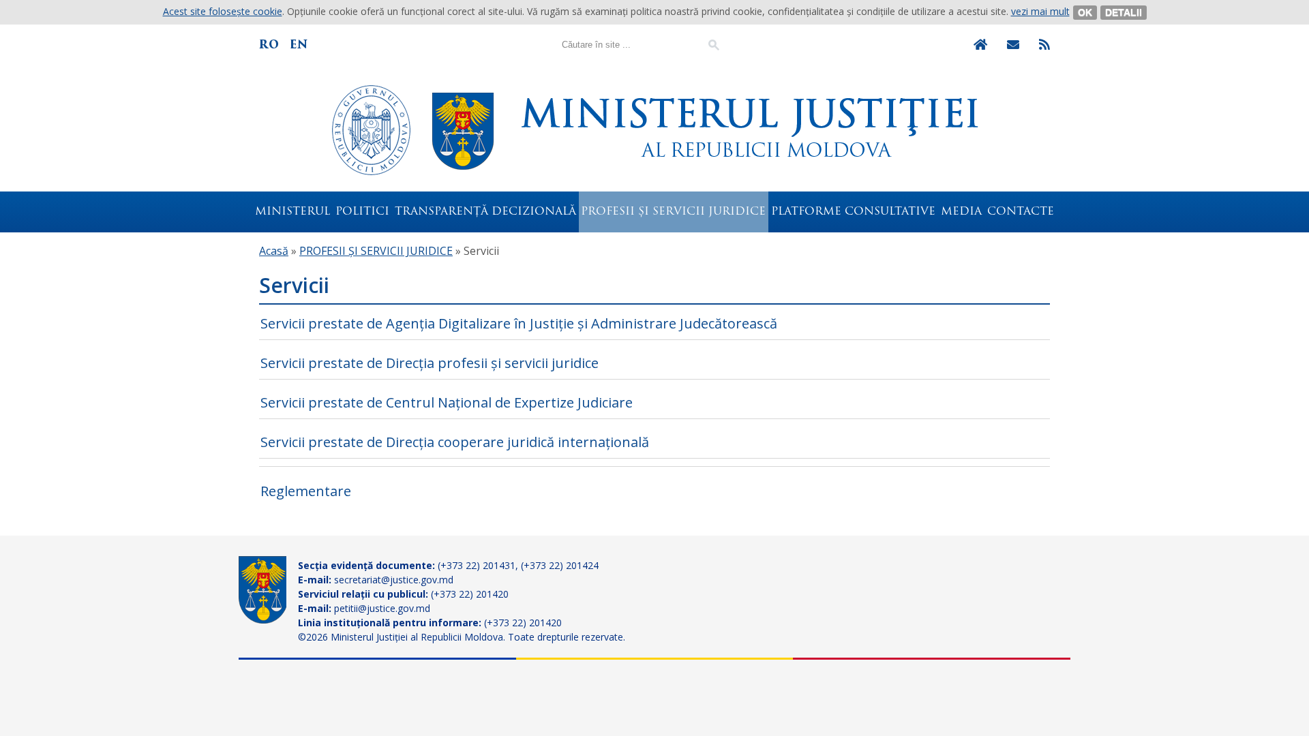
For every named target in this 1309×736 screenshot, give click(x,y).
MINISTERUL (292, 211)
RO (269, 44)
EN (298, 44)
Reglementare (305, 491)
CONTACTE (1020, 211)
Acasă (273, 250)
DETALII (1123, 12)
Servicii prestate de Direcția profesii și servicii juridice (429, 363)
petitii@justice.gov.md (382, 608)
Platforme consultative (853, 211)
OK (1085, 12)
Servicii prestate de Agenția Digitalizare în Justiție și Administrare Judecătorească (518, 323)
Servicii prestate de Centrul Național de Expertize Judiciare (446, 402)
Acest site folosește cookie (222, 11)
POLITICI (362, 211)
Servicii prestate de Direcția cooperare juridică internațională (454, 442)
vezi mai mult (1040, 11)
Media (961, 211)
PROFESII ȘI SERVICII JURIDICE (673, 211)
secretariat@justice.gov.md (393, 579)
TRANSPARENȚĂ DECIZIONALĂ (485, 211)
